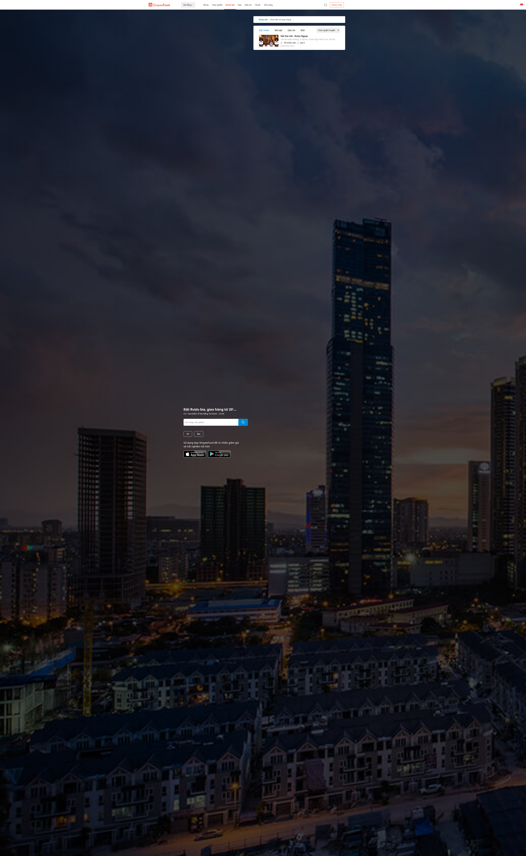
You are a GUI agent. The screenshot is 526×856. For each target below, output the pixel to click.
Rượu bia (230, 5)
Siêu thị (248, 5)
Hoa (239, 5)
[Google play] (220, 458)
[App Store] (196, 458)
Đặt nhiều (264, 30)
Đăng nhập (337, 5)
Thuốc (258, 5)
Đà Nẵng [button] (187, 5)
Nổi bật (278, 30)
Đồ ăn (206, 5)
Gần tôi (291, 30)
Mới (303, 30)
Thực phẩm (217, 5)
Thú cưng (268, 5)
